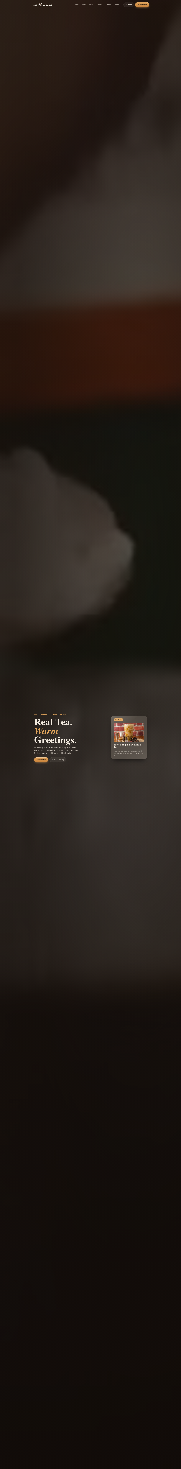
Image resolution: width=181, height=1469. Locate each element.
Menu (84, 5)
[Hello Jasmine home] (42, 5)
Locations (99, 5)
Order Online (142, 5)
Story (91, 5)
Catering (129, 5)
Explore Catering (58, 760)
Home (77, 5)
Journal (117, 5)
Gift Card (109, 5)
